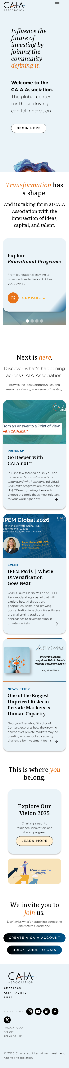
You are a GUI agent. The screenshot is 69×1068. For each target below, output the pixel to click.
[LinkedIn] (46, 1011)
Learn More (34, 841)
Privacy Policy (14, 1027)
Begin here (29, 128)
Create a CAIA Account (34, 938)
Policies (9, 1032)
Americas (12, 988)
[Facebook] (55, 1011)
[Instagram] (29, 1011)
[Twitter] (7, 1019)
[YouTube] (38, 1011)
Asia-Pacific (15, 992)
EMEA (8, 997)
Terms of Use (13, 1036)
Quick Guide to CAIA (34, 950)
